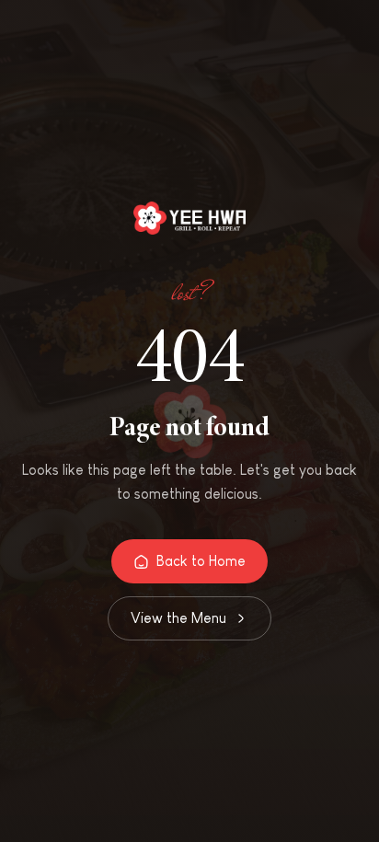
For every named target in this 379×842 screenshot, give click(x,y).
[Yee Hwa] (189, 221)
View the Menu (178, 618)
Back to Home (201, 561)
